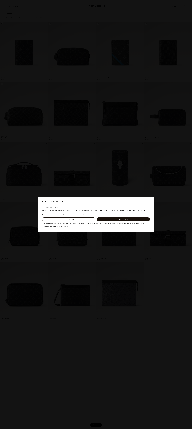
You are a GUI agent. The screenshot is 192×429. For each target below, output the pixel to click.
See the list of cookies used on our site (50, 225)
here (67, 226)
